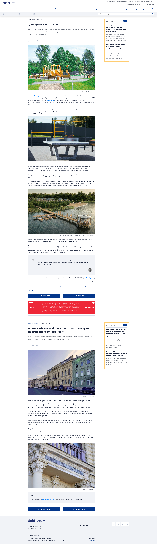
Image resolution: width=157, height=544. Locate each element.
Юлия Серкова (82, 269)
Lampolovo (50, 100)
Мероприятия (126, 9)
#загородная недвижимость (49, 287)
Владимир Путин (149, 4)
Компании (87, 9)
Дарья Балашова (33, 323)
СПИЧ (116, 9)
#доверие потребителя (82, 287)
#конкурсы (31, 290)
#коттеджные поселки (67, 287)
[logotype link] (11, 3)
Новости (5, 9)
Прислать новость (41, 14)
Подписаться (25, 14)
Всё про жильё (51, 9)
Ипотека (29, 9)
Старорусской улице (48, 500)
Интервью (107, 9)
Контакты (69, 520)
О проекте (70, 524)
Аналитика (38, 9)
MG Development (89, 278)
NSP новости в (43, 295)
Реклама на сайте (83, 521)
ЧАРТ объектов (16, 9)
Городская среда (141, 9)
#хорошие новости (33, 287)
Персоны (97, 9)
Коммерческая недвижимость (70, 9)
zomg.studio (92, 540)
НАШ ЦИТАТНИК (111, 1)
